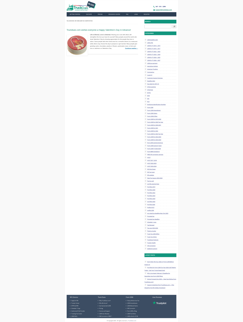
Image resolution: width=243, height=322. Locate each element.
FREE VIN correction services (155, 154)
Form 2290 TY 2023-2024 (154, 148)
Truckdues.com (132, 320)
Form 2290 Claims (152, 113)
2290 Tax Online (131, 314)
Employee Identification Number (156, 104)
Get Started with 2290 (105, 306)
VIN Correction (151, 246)
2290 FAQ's (74, 316)
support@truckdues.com (164, 10)
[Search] (174, 26)
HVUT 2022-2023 (151, 163)
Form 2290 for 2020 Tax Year (155, 122)
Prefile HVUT (150, 207)
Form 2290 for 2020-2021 (154, 125)
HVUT (148, 157)
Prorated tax (150, 216)
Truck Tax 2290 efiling (153, 234)
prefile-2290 (150, 210)
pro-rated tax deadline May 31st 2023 (157, 213)
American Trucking (152, 69)
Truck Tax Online (152, 237)
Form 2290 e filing (132, 311)
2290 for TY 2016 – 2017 (153, 48)
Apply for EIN (74, 300)
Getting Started (75, 14)
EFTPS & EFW (74, 306)
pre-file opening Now (153, 184)
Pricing (100, 14)
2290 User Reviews (104, 314)
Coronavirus (150, 72)
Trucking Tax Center (76, 314)
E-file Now (150, 90)
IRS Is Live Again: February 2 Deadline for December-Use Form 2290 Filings (157, 274)
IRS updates (150, 175)
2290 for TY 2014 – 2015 (153, 46)
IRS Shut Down (151, 169)
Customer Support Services (155, 78)
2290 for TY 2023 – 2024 (153, 54)
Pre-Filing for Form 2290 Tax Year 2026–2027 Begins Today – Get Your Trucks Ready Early (160, 269)
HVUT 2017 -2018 (152, 160)
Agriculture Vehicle (152, 66)
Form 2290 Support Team (154, 146)
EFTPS (149, 93)
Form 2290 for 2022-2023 (154, 137)
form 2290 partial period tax (155, 143)
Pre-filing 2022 (151, 193)
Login (136, 14)
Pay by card (150, 181)
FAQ (127, 14)
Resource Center (114, 14)
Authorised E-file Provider (78, 311)
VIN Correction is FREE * (105, 316)
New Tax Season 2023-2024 (154, 178)
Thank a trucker (151, 231)
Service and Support (104, 311)
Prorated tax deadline (153, 219)
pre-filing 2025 (151, 201)
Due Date (89, 14)
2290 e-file (150, 43)
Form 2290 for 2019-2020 (154, 119)
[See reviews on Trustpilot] (159, 304)
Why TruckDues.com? (105, 300)
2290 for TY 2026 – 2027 (153, 60)
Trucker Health (151, 243)
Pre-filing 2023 (151, 196)
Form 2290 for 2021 (152, 128)
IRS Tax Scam (151, 172)
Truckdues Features (152, 240)
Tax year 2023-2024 (152, 228)
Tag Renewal (150, 225)
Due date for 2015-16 (153, 84)
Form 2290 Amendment (154, 110)
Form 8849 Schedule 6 (153, 151)
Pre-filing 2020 (151, 190)
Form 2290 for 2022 (152, 131)
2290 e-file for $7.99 (132, 316)
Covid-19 (149, 75)
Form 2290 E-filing (152, 116)
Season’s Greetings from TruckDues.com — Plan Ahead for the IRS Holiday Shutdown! (159, 286)
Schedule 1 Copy (75, 308)
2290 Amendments (132, 303)
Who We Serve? (103, 303)
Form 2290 (150, 107)
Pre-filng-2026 (151, 204)
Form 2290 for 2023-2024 (154, 140)
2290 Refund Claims (132, 306)
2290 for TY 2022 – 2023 (153, 51)
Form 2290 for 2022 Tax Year (155, 134)
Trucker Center (75, 303)
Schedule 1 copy (151, 222)
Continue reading (131, 48)
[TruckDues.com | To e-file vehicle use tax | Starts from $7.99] (81, 6)
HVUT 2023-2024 (151, 166)
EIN (148, 98)
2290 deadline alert (152, 40)
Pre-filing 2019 (151, 187)
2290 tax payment (152, 63)
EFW (148, 96)
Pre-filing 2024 (151, 198)
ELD (148, 101)
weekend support (152, 248)
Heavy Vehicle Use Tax (133, 300)
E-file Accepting (151, 87)
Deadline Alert (151, 81)
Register (147, 14)
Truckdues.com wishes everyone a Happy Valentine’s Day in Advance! (99, 30)
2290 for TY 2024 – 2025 (153, 57)
